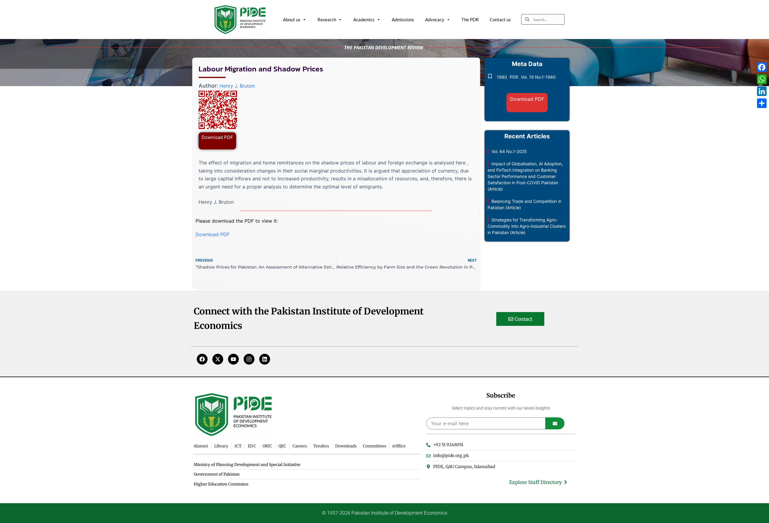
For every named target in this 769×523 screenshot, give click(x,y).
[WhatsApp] (762, 79)
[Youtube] (233, 359)
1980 (502, 77)
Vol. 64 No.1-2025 (509, 151)
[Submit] (555, 423)
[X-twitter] (217, 359)
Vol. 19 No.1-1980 (538, 77)
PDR (514, 77)
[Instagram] (249, 359)
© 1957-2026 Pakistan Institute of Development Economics (384, 513)
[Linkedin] (264, 359)
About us (291, 19)
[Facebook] (202, 359)
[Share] (762, 103)
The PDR (470, 19)
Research (327, 19)
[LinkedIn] (762, 91)
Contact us (500, 19)
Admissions (403, 19)
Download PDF (217, 137)
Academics (364, 19)
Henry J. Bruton (237, 86)
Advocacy (434, 19)
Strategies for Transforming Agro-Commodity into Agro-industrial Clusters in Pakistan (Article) (527, 226)
